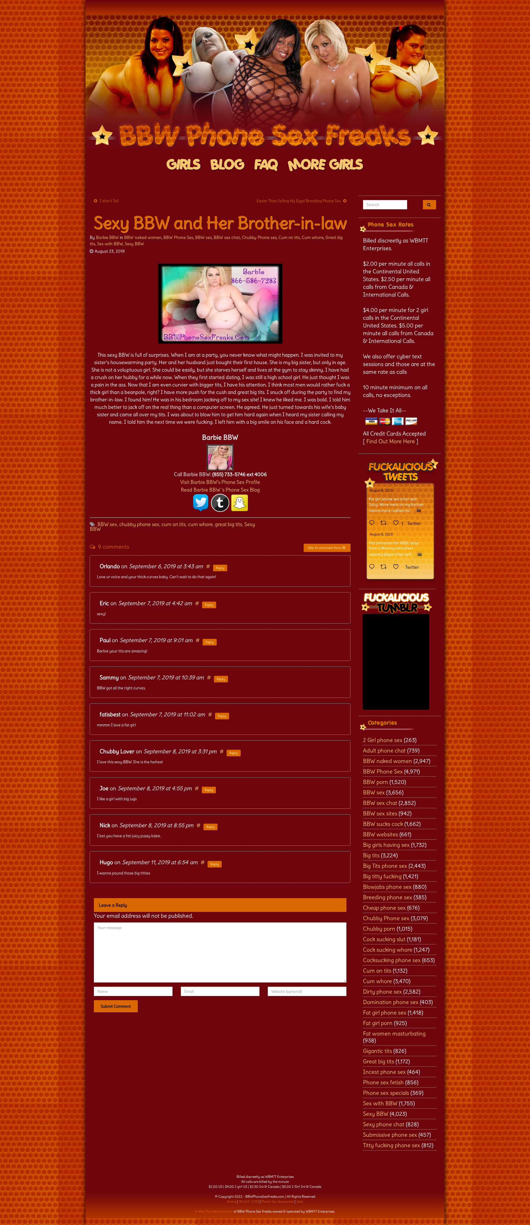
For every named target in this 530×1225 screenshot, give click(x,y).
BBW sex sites (380, 813)
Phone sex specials (386, 1092)
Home (231, 1201)
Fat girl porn (378, 1023)
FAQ (266, 165)
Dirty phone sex (382, 991)
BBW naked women (142, 237)
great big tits (228, 524)
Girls (184, 165)
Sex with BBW (110, 243)
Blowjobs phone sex (387, 886)
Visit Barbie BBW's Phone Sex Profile (220, 482)
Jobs (299, 1201)
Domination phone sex (390, 1002)
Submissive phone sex (390, 1134)
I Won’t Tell (108, 200)
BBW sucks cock (383, 823)
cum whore (200, 524)
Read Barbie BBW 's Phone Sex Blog (220, 490)
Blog (228, 165)
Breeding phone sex (387, 897)
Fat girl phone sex (384, 1012)
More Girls (325, 165)
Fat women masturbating (394, 1033)
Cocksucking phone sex (392, 960)
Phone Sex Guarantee (277, 1201)
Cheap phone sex (384, 907)
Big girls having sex (386, 844)
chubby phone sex (139, 524)
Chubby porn (379, 928)
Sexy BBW (134, 243)
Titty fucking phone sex (391, 1145)
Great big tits (378, 1061)
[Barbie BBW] (220, 456)
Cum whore (313, 237)
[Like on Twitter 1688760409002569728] (397, 567)
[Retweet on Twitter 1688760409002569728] (385, 567)
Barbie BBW (107, 237)
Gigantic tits (377, 1050)
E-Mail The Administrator (214, 1211)
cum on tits (173, 524)
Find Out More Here (390, 441)
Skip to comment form (325, 548)
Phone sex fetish (383, 1082)
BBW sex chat (227, 237)
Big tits (371, 855)
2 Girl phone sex (382, 739)
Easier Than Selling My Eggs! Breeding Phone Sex (299, 200)
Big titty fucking (382, 876)
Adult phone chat (384, 750)
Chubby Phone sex (259, 237)
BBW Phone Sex (178, 237)
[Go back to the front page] (265, 84)
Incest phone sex (384, 1071)
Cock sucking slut (384, 939)
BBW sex (203, 237)
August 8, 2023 (381, 490)
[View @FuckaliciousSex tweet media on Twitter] (418, 510)
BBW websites (380, 834)
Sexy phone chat (383, 1124)
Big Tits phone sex (385, 865)
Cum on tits (289, 237)
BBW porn (375, 781)
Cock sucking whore (387, 949)
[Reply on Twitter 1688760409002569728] (373, 567)
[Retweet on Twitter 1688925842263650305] (385, 523)
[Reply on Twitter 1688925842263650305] (373, 523)
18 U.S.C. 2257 (249, 1201)
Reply (220, 568)
